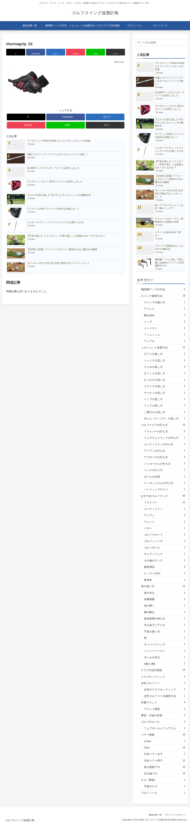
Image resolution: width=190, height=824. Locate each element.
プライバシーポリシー (175, 815)
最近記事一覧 (155, 815)
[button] (115, 52)
